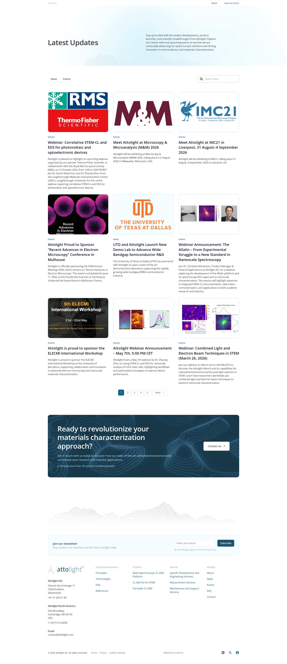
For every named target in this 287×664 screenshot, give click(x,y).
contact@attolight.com (61, 634)
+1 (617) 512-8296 (57, 622)
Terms (94, 652)
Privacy (103, 652)
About (214, 3)
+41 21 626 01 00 (57, 597)
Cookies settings (117, 652)
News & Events (231, 3)
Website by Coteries (173, 652)
